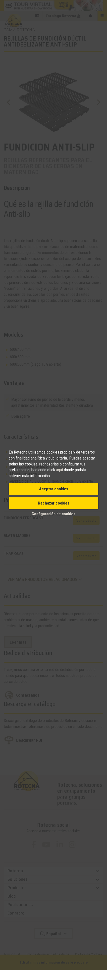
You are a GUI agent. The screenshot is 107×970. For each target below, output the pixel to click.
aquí (59, 469)
